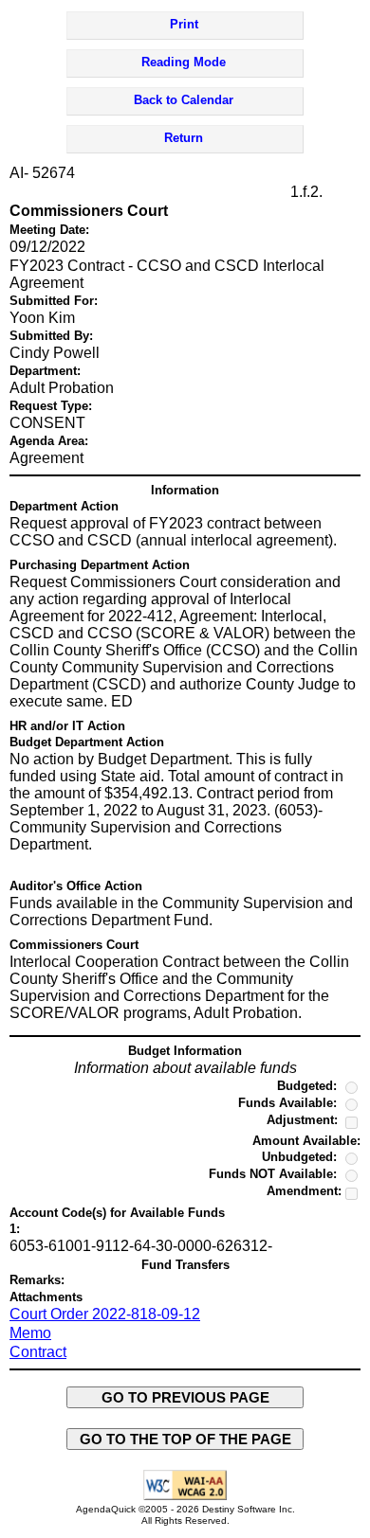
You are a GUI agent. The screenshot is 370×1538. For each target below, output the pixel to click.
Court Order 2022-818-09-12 (104, 1314)
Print (184, 24)
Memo (30, 1333)
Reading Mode (183, 62)
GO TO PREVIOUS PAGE (185, 1397)
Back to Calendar (183, 100)
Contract (37, 1352)
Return (183, 138)
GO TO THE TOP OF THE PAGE (185, 1439)
